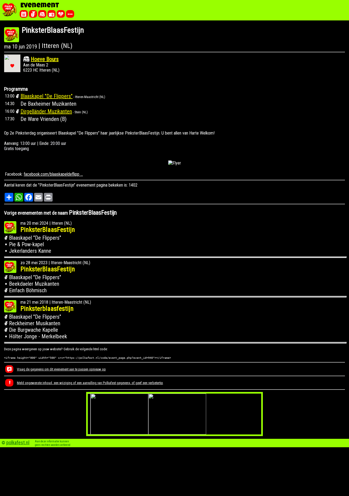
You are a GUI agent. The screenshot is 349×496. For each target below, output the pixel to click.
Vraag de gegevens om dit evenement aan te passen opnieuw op (61, 369)
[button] (12, 66)
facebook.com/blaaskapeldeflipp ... (53, 174)
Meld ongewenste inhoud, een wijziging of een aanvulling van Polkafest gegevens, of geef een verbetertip (90, 383)
